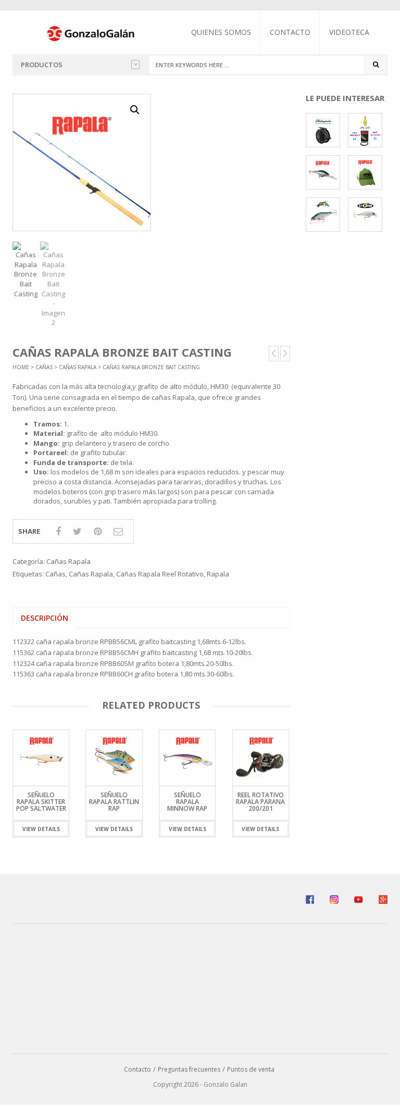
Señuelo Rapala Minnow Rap (187, 801)
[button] (135, 109)
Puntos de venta (250, 1069)
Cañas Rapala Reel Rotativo (160, 574)
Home (20, 367)
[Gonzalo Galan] (91, 32)
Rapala (218, 574)
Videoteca (349, 32)
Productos (42, 64)
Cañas (44, 367)
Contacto (290, 32)
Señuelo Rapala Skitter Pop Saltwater (41, 801)
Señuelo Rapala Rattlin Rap (114, 801)
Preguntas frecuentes (189, 1069)
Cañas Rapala (77, 367)
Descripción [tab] (44, 618)
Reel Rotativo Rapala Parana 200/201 (260, 801)
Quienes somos (221, 32)
